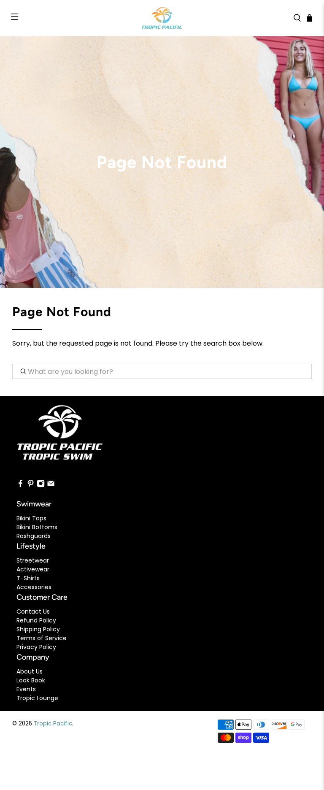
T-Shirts (28, 578)
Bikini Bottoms (36, 527)
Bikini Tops (31, 518)
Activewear (32, 569)
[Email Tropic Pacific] (51, 485)
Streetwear (32, 560)
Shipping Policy (38, 629)
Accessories (33, 587)
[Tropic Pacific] (162, 18)
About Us (29, 671)
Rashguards (33, 536)
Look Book (30, 680)
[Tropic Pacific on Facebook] (20, 485)
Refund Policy (36, 620)
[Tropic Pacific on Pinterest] (31, 485)
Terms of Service (41, 638)
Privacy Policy (36, 647)
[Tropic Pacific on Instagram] (41, 485)
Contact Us (33, 611)
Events (26, 689)
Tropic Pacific (53, 724)
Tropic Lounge (37, 698)
